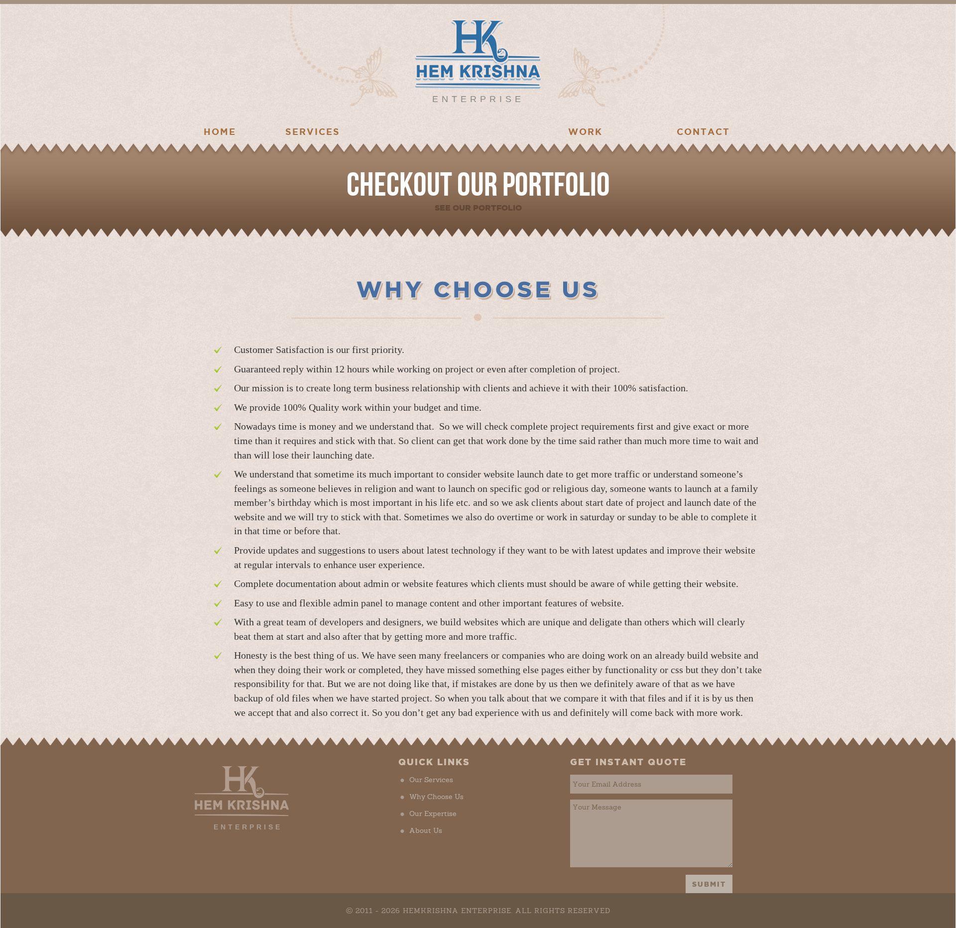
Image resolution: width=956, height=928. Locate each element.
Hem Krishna (478, 54)
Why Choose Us (441, 796)
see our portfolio (478, 207)
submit (709, 884)
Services (312, 131)
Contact (703, 131)
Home (220, 131)
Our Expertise (438, 813)
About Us (430, 830)
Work (585, 131)
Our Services (436, 779)
